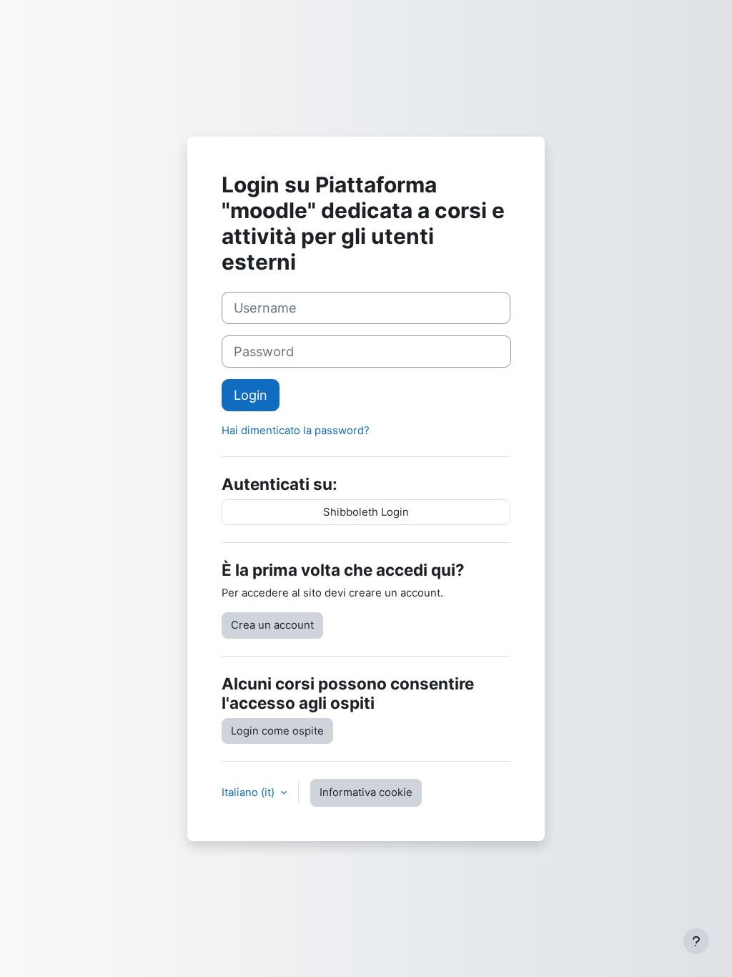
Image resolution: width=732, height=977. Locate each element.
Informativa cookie (366, 792)
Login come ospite (277, 731)
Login (250, 395)
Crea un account (272, 625)
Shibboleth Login (366, 512)
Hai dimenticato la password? (296, 430)
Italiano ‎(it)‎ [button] (249, 792)
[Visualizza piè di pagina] (696, 941)
